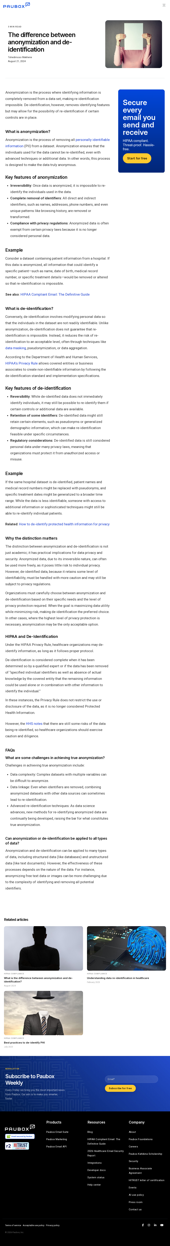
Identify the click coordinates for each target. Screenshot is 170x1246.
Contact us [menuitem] (135, 1209)
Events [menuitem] (133, 1187)
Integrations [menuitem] (94, 1162)
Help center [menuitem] (94, 1184)
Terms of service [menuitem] (13, 1225)
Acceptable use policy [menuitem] (33, 1225)
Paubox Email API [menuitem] (56, 1146)
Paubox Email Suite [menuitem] (57, 1131)
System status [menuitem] (96, 1177)
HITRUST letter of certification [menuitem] (147, 1180)
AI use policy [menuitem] (136, 1194)
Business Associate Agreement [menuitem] (141, 1170)
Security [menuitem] (133, 1161)
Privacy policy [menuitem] (52, 1225)
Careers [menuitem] (133, 1146)
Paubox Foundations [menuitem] (141, 1139)
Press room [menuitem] (136, 1202)
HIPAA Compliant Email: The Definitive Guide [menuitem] (104, 1141)
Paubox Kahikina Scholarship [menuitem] (145, 1153)
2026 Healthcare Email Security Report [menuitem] (105, 1153)
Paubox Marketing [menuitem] (56, 1139)
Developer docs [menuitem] (96, 1170)
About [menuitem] (132, 1131)
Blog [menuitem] (90, 1131)
